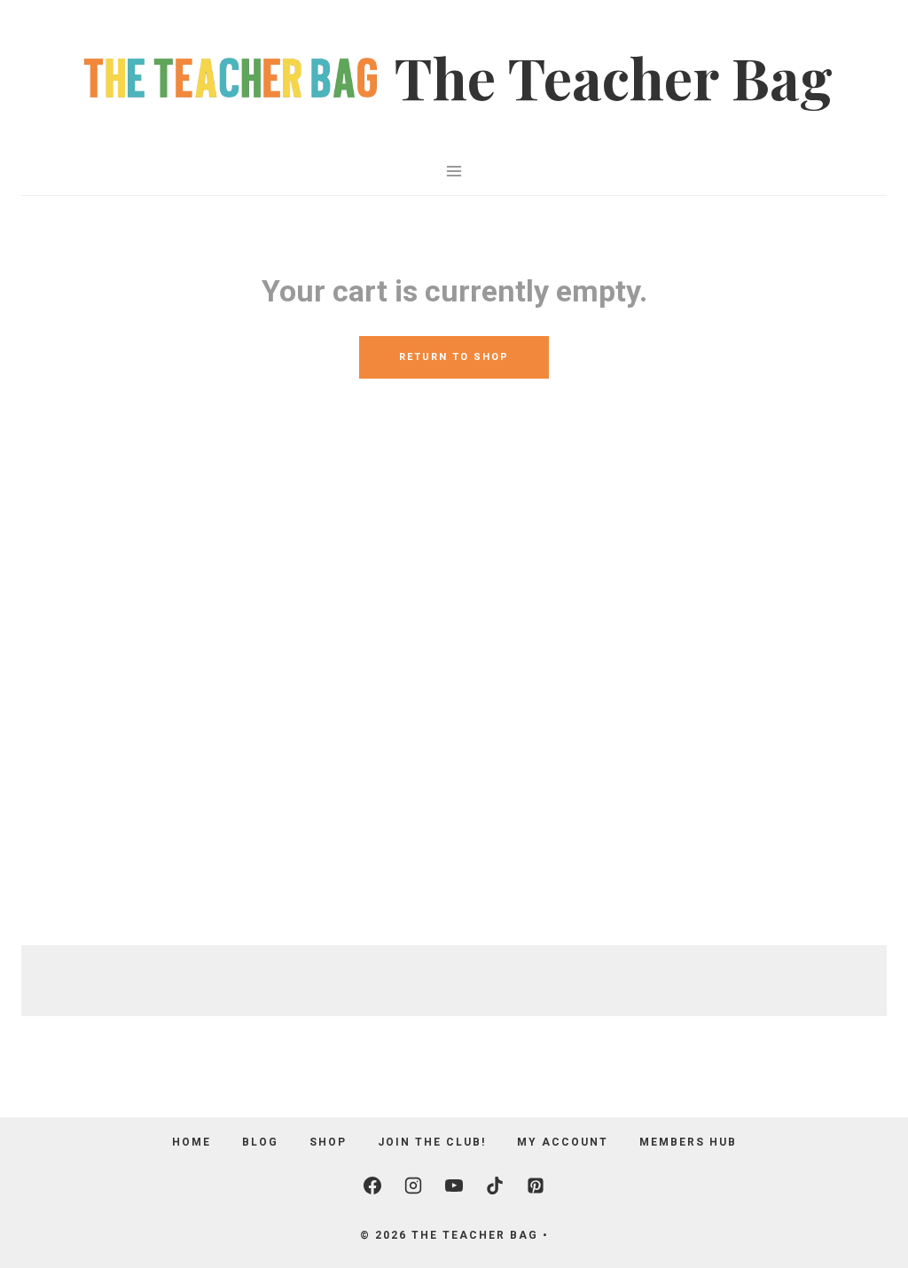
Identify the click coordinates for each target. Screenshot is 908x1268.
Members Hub (688, 1142)
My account (562, 1142)
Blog (260, 1142)
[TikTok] (495, 1185)
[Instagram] (413, 1185)
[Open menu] (454, 170)
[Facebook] (372, 1185)
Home (191, 1142)
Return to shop (454, 357)
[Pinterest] (535, 1185)
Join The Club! (432, 1142)
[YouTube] (454, 1185)
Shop (328, 1142)
